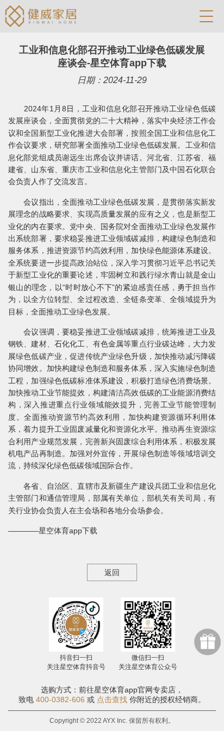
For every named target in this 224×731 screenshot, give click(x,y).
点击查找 (112, 699)
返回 (112, 572)
